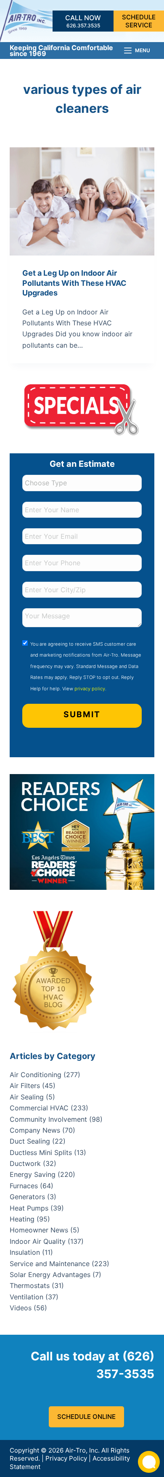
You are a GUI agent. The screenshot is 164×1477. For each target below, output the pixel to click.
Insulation (25, 1252)
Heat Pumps (29, 1208)
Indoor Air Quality (38, 1241)
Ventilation (26, 1297)
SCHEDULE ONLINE (86, 1417)
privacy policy (89, 689)
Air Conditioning (35, 1074)
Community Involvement (48, 1119)
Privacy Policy (66, 1458)
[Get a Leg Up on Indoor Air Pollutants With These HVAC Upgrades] (82, 201)
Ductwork (25, 1163)
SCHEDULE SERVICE (139, 21)
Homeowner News (39, 1230)
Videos (21, 1308)
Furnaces (24, 1186)
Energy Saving (33, 1174)
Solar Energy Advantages (50, 1274)
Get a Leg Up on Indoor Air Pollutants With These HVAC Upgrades (74, 283)
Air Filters (25, 1085)
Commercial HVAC (39, 1108)
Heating (22, 1219)
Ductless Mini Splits (41, 1152)
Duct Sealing (30, 1141)
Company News (35, 1130)
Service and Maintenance (50, 1263)
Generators (27, 1196)
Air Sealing (27, 1097)
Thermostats (30, 1285)
